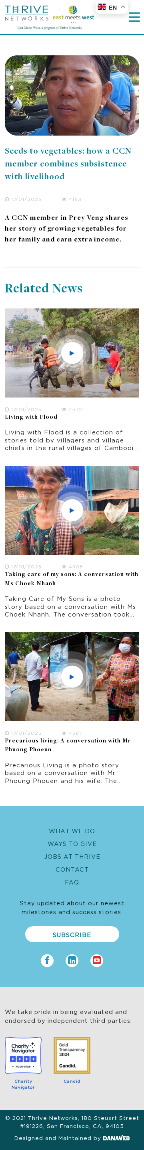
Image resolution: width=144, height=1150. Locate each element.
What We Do (72, 830)
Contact (72, 869)
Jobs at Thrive (72, 856)
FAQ (72, 882)
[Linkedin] (72, 958)
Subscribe (72, 934)
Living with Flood (31, 417)
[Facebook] (47, 958)
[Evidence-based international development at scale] (49, 15)
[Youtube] (97, 958)
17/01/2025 (25, 199)
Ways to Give (72, 843)
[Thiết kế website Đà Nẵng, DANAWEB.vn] (116, 1137)
